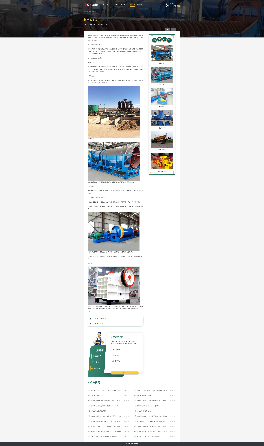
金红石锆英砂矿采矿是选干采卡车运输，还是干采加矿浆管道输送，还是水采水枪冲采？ (152, 416)
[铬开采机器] (173, 29)
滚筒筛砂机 (162, 85)
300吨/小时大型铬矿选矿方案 (98, 411)
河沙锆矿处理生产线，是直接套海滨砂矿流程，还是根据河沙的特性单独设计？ (106, 416)
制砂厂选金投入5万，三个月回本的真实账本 (149, 406)
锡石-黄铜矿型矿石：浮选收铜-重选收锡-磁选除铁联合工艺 (152, 421)
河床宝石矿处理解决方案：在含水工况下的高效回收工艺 (152, 390)
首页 (102, 5)
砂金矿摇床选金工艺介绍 (97, 395)
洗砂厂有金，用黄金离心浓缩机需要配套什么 (149, 436)
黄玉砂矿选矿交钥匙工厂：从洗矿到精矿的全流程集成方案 (106, 426)
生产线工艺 (124, 5)
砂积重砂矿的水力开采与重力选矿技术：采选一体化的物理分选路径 (152, 401)
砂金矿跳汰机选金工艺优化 (144, 395)
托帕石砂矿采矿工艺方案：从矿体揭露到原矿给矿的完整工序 (106, 390)
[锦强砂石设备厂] (91, 4)
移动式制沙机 (162, 149)
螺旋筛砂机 (162, 106)
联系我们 (139, 5)
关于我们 (108, 5)
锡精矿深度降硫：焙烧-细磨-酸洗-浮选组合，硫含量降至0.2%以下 (106, 421)
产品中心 (116, 5)
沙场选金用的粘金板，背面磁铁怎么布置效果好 (104, 436)
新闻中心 (132, 4)
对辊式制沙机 (162, 171)
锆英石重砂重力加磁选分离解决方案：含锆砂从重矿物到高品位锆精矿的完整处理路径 (106, 401)
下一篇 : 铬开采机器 (97, 323)
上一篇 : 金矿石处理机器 (99, 319)
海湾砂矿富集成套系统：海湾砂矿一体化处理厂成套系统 (106, 431)
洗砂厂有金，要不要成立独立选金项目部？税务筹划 (105, 406)
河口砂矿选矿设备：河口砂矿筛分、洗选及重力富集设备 (152, 431)
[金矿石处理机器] (167, 29)
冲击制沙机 (162, 128)
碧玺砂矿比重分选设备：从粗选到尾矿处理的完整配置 (151, 426)
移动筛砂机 (162, 63)
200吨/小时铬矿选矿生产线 (144, 411)
